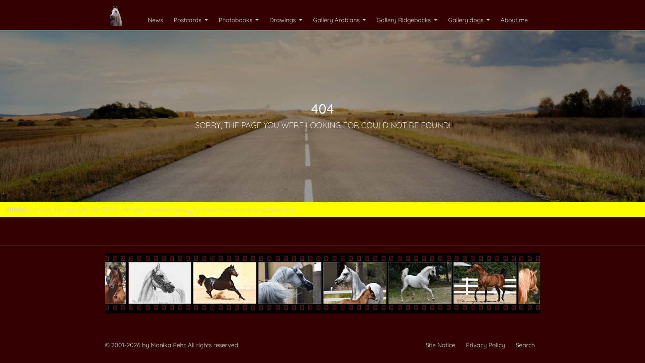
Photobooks (236, 20)
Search (525, 345)
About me (514, 20)
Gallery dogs (466, 20)
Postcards (188, 20)
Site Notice (440, 345)
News (155, 20)
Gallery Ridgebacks (404, 20)
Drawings (283, 20)
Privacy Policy (485, 345)
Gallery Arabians (337, 20)
